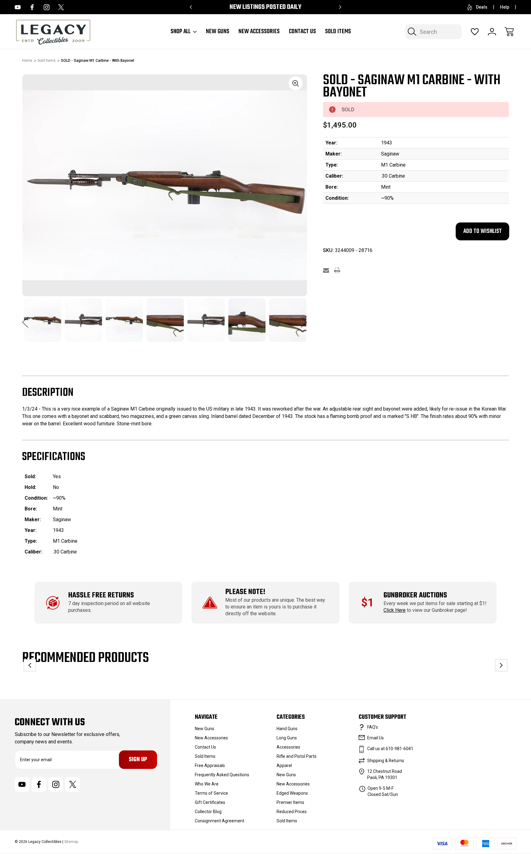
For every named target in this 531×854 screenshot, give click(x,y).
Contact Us (302, 32)
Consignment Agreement (219, 820)
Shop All (181, 32)
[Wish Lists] (475, 32)
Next (304, 319)
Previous (25, 319)
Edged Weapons (292, 793)
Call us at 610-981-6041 (390, 748)
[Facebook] (32, 7)
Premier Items (290, 802)
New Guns (217, 32)
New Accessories (259, 32)
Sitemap (71, 842)
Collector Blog (208, 811)
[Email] (326, 270)
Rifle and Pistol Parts (297, 756)
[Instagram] (46, 7)
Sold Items (338, 32)
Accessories (288, 747)
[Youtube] (18, 7)
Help (504, 7)
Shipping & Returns (385, 760)
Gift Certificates (210, 802)
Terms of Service (211, 793)
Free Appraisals (210, 765)
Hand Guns (287, 728)
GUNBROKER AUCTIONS (415, 595)
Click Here (395, 610)
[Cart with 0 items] (509, 32)
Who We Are (206, 783)
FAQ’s (372, 727)
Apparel (284, 765)
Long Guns (287, 737)
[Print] (337, 270)
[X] (61, 7)
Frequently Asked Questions (222, 774)
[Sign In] (492, 32)
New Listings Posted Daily (265, 7)
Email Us (375, 737)
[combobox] (433, 31)
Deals (481, 7)
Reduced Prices (292, 811)
